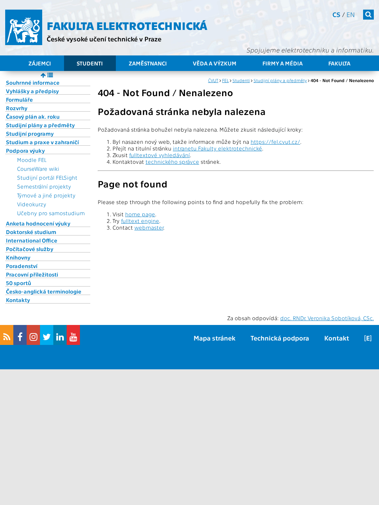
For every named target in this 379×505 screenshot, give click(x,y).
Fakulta (339, 63)
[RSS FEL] (6, 335)
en (350, 14)
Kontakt (336, 338)
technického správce (172, 161)
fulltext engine (140, 220)
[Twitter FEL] (46, 335)
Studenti (90, 63)
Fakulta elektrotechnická (127, 25)
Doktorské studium (31, 231)
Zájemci (39, 63)
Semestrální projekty (44, 186)
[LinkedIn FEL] (60, 335)
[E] (368, 338)
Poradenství (21, 265)
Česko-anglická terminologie (43, 291)
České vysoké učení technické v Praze (104, 39)
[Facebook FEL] (20, 335)
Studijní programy (30, 133)
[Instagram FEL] (33, 335)
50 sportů (18, 282)
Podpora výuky (25, 150)
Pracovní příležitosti (32, 274)
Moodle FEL (31, 159)
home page (140, 214)
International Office (31, 240)
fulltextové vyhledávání (159, 155)
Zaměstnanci (148, 63)
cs (336, 14)
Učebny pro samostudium (51, 213)
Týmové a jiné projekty (46, 195)
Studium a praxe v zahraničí (42, 142)
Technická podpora (280, 338)
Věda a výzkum (215, 63)
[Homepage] (23, 27)
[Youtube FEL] (73, 335)
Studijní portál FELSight (47, 177)
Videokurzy (31, 204)
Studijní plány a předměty (40, 125)
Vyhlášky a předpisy (32, 91)
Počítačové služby (29, 248)
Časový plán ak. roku (33, 116)
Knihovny (18, 257)
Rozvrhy (16, 108)
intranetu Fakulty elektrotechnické (217, 148)
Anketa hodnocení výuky (38, 223)
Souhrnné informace (33, 82)
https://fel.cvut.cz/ (275, 141)
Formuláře (19, 99)
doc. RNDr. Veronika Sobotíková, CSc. (327, 318)
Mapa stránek (214, 338)
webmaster (148, 227)
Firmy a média (282, 63)
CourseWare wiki (38, 168)
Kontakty (18, 299)
